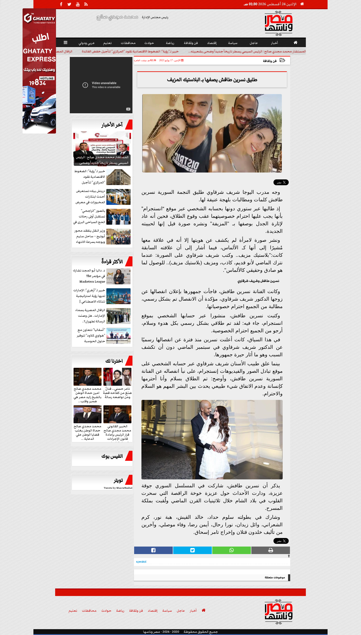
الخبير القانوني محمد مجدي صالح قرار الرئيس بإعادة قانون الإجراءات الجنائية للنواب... (117, 434)
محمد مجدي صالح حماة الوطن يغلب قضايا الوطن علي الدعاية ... (87, 432)
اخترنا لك (114, 361)
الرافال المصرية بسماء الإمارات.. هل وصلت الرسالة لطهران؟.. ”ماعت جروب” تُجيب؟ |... (72, 51)
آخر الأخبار (112, 125)
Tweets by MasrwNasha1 (118, 488)
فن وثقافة (270, 61)
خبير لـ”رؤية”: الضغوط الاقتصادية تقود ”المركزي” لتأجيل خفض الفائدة (188, 51)
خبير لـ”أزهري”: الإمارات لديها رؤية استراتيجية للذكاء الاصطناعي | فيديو (89, 296)
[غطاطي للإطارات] (39, 132)
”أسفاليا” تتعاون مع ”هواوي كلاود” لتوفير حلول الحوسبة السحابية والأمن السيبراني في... (104, 335)
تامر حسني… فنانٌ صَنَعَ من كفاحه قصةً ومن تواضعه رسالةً (117, 392)
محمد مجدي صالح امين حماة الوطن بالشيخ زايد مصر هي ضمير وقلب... (87, 394)
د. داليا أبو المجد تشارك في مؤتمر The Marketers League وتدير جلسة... (89, 276)
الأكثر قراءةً (112, 262)
